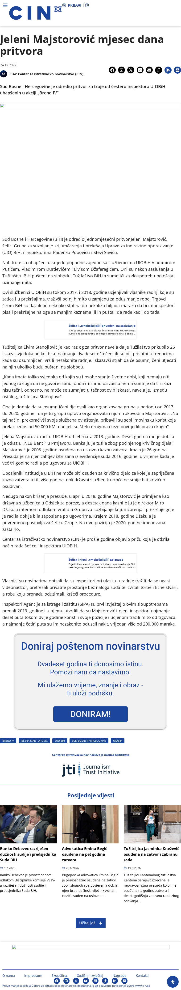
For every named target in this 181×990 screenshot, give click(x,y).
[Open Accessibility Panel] (173, 982)
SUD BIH (60, 740)
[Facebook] (57, 981)
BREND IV (8, 740)
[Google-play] (115, 981)
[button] (112, 70)
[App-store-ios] (124, 981)
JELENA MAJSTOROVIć (34, 740)
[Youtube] (86, 981)
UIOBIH (117, 740)
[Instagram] (66, 981)
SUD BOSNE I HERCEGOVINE (89, 740)
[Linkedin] (95, 981)
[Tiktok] (105, 981)
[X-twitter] (76, 981)
